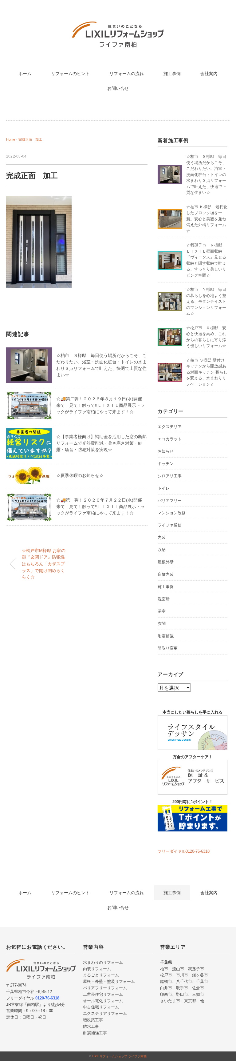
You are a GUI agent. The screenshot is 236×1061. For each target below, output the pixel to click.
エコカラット (170, 439)
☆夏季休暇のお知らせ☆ (80, 475)
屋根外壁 (166, 562)
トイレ (164, 488)
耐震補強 (166, 636)
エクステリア (170, 426)
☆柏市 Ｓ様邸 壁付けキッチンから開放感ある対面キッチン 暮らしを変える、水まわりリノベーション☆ (206, 372)
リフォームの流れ (126, 73)
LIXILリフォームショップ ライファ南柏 (119, 1056)
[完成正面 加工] (39, 200)
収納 (162, 549)
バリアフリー (170, 500)
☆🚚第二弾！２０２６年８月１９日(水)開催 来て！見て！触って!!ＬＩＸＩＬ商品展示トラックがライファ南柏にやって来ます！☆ (101, 405)
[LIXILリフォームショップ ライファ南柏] (118, 26)
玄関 (162, 623)
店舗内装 (166, 574)
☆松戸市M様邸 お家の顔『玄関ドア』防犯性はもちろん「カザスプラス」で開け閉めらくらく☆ (43, 563)
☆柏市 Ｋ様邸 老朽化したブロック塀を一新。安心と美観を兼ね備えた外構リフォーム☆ (206, 219)
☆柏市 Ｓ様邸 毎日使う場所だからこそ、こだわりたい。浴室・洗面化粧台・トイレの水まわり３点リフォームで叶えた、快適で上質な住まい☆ (206, 174)
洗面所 (164, 599)
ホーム (24, 73)
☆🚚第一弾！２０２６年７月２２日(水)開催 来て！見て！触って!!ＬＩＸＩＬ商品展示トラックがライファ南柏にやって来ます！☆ (101, 506)
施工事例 (172, 73)
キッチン (166, 463)
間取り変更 (168, 648)
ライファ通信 (170, 525)
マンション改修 (172, 512)
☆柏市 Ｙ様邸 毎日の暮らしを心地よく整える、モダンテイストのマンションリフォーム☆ (206, 301)
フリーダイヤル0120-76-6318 (184, 851)
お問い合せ (118, 88)
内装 (162, 537)
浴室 (162, 611)
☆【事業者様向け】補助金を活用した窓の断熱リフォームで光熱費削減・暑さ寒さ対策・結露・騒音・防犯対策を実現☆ (101, 443)
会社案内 (209, 73)
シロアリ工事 (170, 476)
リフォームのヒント (70, 73)
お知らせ (166, 451)
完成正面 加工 (30, 139)
